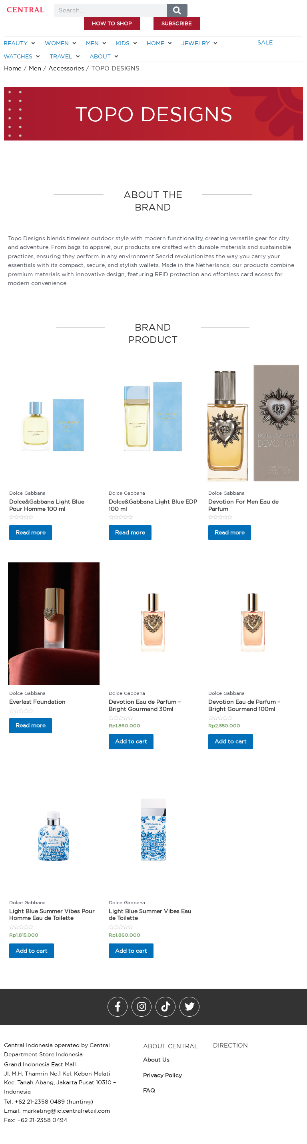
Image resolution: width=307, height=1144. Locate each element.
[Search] (177, 10)
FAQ (149, 1090)
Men (35, 68)
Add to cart (131, 741)
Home (13, 68)
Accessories (66, 68)
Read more (31, 532)
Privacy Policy (162, 1075)
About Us (156, 1059)
